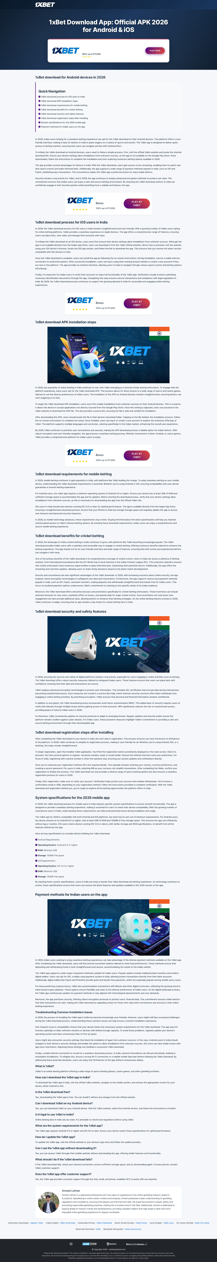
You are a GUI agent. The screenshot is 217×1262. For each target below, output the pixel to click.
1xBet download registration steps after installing (64, 118)
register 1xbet (36, 1223)
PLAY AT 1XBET (137, 204)
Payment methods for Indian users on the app (63, 127)
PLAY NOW (155, 50)
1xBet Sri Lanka (202, 1223)
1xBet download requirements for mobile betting (64, 105)
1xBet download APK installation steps (59, 101)
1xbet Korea (141, 1223)
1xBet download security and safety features (62, 114)
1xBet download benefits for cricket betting (62, 109)
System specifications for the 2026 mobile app (63, 122)
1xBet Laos (168, 1223)
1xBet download (67, 1223)
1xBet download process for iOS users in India (63, 97)
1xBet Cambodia (104, 1223)
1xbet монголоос (133, 1229)
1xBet (98, 1229)
